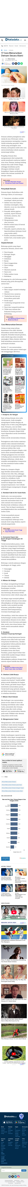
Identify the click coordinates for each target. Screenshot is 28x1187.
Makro (9, 1128)
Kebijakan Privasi (20, 1181)
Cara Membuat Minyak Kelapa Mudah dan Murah (16, 319)
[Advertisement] (14, 1095)
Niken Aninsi (11, 59)
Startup (16, 1133)
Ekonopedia (25, 1126)
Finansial (10, 1126)
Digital (16, 1126)
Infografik (10, 1142)
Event (2, 1161)
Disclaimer (10, 1183)
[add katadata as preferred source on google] (14, 754)
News (23, 1140)
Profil (23, 1131)
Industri (16, 45)
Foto (23, 1145)
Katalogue (24, 1143)
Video (23, 1138)
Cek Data (10, 1145)
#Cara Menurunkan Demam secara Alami (12, 791)
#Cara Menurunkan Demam (9, 781)
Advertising (16, 1180)
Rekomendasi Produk (7, 355)
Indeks (2, 1153)
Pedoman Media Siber (10, 1181)
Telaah (16, 1142)
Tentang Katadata (9, 1180)
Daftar (24, 1170)
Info (2, 1152)
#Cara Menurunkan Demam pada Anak (12, 784)
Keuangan (10, 1130)
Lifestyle (11, 50)
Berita (5, 50)
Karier (22, 1180)
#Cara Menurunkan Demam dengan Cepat (13, 788)
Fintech (16, 1131)
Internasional (22, 45)
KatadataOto (4, 1163)
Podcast (24, 1146)
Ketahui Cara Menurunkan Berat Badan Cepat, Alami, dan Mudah (13, 668)
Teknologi (17, 1136)
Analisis (10, 1143)
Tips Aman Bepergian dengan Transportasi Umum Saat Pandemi (14, 182)
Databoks (3, 1160)
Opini (16, 1143)
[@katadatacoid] (18, 1176)
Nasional (11, 45)
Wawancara (17, 1145)
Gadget (17, 1135)
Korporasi (10, 1133)
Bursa (9, 1131)
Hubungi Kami (18, 1183)
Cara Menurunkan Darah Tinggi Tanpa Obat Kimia (13, 530)
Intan (6, 776)
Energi (2, 1133)
